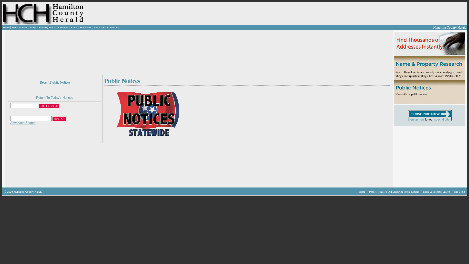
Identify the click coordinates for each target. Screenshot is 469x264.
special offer (442, 119)
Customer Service (67, 27)
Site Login (99, 27)
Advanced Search (22, 123)
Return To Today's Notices (54, 97)
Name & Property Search (42, 27)
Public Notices (19, 27)
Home (6, 27)
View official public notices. (411, 94)
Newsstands (85, 27)
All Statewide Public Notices (404, 191)
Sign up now (416, 119)
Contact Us (113, 27)
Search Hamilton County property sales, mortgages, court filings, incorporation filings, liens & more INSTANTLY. (428, 74)
